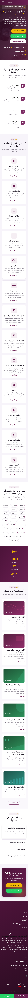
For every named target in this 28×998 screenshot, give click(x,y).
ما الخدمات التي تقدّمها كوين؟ (17, 842)
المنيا (12, 524)
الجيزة (14, 505)
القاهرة (21, 505)
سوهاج (20, 528)
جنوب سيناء (8, 536)
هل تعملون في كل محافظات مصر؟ (16, 828)
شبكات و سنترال (14, 216)
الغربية (21, 513)
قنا (13, 528)
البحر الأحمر (13, 532)
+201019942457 (20, 961)
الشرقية (13, 509)
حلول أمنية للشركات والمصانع (14, 315)
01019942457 (17, 41)
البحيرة (5, 513)
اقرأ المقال (21, 626)
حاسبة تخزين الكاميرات (19, 924)
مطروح (4, 532)
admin (20, 986)
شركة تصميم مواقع (13, 991)
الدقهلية (5, 509)
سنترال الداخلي (14, 241)
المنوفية (13, 513)
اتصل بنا (24, 928)
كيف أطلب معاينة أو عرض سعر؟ (16, 856)
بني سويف (20, 524)
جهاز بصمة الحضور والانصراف (14, 340)
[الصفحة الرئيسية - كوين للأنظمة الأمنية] (10, 2)
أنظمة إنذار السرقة (14, 415)
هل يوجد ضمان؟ (20, 849)
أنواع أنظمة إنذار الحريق (16, 787)
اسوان (22, 532)
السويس (12, 520)
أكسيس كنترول (14, 465)
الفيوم (4, 520)
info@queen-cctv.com (18, 965)
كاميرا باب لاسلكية (18, 617)
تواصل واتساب (13, 890)
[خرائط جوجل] (25, 976)
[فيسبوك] (26, 976)
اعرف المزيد (15, 176)
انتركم (14, 390)
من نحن (24, 916)
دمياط (13, 517)
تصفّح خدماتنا (18, 30)
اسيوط (5, 524)
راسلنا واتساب (17, 36)
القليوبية (21, 509)
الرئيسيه (24, 912)
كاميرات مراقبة (14, 166)
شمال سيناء (18, 536)
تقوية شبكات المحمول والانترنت (14, 365)
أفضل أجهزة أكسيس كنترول (15, 719)
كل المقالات (15, 802)
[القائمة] (3, 2)
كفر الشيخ (21, 517)
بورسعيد (5, 517)
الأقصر (6, 528)
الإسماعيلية (21, 520)
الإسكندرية (5, 505)
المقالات (24, 920)
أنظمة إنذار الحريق (14, 440)
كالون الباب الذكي (14, 191)
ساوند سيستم (14, 291)
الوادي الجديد (13, 540)
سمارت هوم (14, 266)
